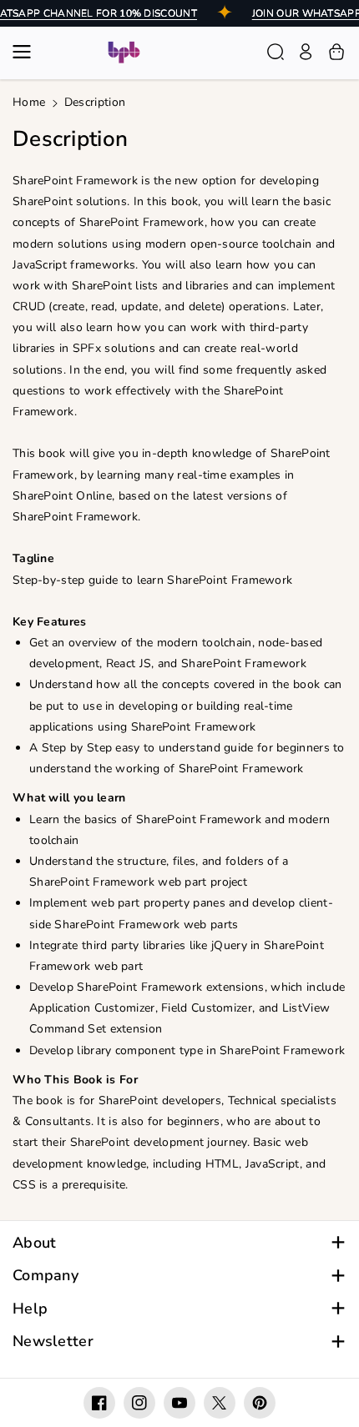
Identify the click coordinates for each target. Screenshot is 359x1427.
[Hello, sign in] (305, 52)
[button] (27, 52)
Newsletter (53, 1341)
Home (29, 102)
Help (30, 1309)
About (35, 1243)
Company (45, 1275)
